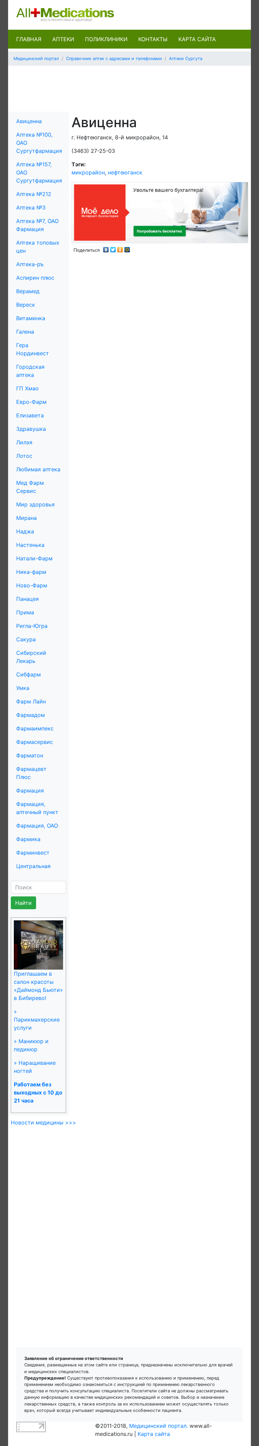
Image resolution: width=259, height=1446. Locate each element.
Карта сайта (197, 39)
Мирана (26, 518)
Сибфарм (28, 674)
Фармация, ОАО (37, 825)
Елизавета (30, 415)
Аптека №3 (31, 207)
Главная (28, 39)
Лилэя (24, 442)
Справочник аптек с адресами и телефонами (114, 58)
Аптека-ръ (30, 264)
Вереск (25, 304)
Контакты (153, 39)
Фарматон (29, 755)
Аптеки (63, 39)
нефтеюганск (125, 172)
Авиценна (29, 121)
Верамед (27, 291)
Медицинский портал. (158, 1425)
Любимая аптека (38, 469)
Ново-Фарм (31, 585)
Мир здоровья (35, 504)
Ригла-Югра (32, 625)
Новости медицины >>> (43, 1122)
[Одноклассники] (120, 248)
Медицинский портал (36, 58)
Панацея (27, 598)
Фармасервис (34, 742)
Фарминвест (33, 852)
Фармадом (30, 715)
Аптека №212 (33, 194)
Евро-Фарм (31, 401)
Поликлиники (106, 39)
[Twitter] (113, 248)
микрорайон (88, 172)
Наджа (25, 531)
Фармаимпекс (35, 728)
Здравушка (31, 428)
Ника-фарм (31, 571)
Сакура (26, 639)
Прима (25, 612)
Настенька (30, 544)
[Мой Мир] (127, 248)
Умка (22, 688)
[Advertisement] (136, 86)
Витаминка (30, 318)
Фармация (30, 790)
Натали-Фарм (34, 558)
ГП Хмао (27, 388)
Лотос (24, 455)
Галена (25, 331)
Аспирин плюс (35, 277)
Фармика (28, 839)
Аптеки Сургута (185, 58)
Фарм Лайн (31, 701)
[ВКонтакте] (106, 248)
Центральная (33, 866)
